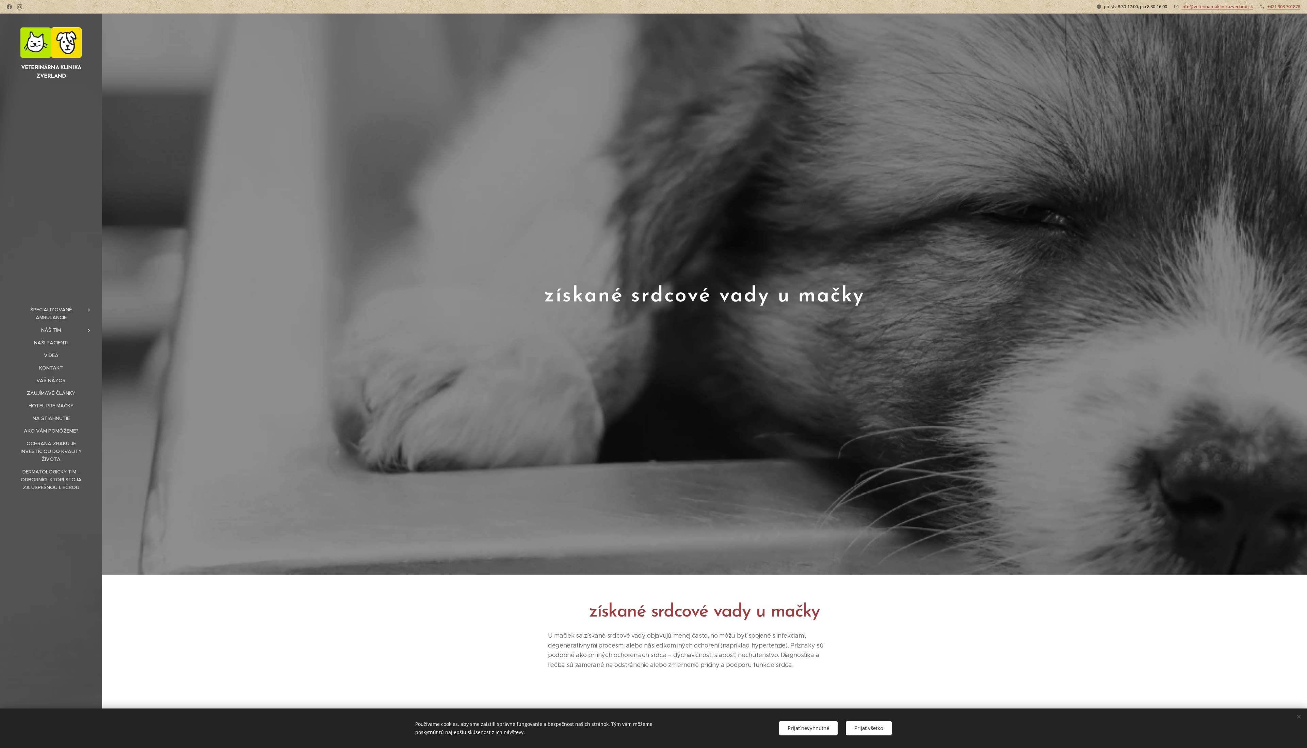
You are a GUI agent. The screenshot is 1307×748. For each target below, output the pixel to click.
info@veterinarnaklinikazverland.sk (1217, 6)
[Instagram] (19, 7)
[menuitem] (51, 314)
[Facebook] (9, 7)
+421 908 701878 (1283, 6)
